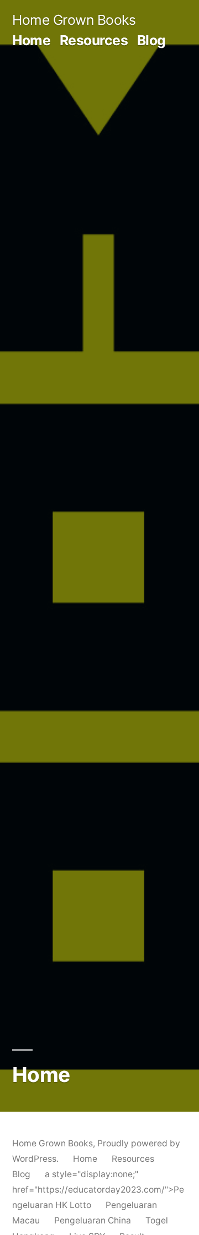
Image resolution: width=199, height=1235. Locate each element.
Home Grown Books (73, 20)
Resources (94, 40)
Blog (151, 40)
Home (31, 40)
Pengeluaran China (92, 1220)
